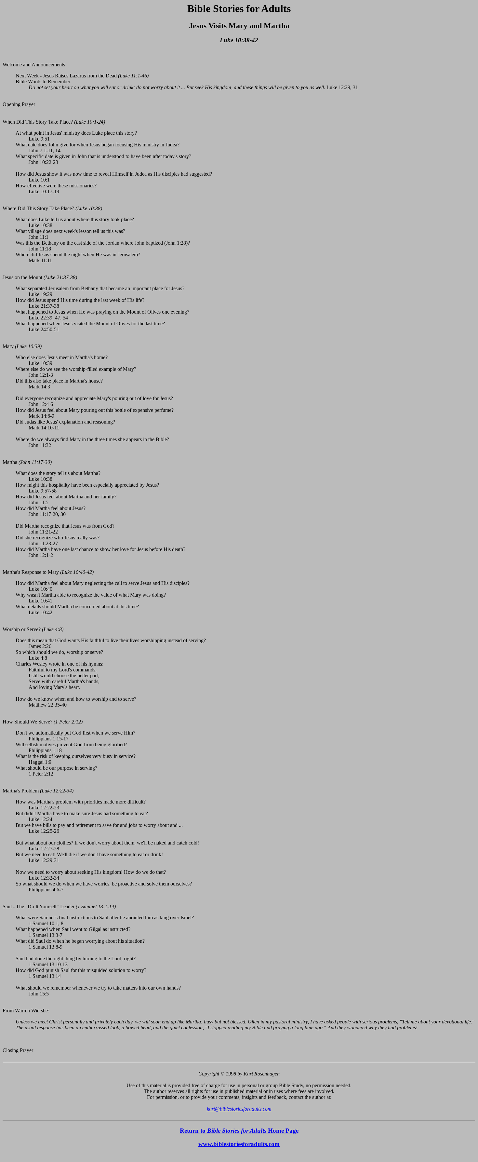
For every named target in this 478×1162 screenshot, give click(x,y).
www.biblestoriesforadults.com (239, 1144)
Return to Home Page (239, 1130)
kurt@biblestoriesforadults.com (239, 1109)
